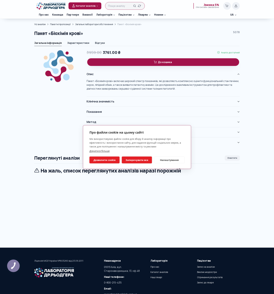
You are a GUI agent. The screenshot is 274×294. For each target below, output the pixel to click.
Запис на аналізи (206, 266)
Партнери (73, 14)
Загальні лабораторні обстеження (94, 24)
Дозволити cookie (105, 160)
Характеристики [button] (78, 43)
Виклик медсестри (207, 272)
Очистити (232, 158)
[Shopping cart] (227, 6)
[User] (236, 6)
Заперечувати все (137, 160)
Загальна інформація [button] (48, 43)
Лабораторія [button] (104, 14)
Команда (57, 14)
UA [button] (232, 14)
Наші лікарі (156, 277)
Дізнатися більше (99, 150)
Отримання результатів (209, 277)
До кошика (165, 62)
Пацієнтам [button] (125, 14)
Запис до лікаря (205, 282)
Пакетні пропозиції (60, 24)
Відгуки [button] (100, 43)
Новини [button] (158, 14)
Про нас (44, 14)
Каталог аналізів (159, 272)
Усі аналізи (40, 24)
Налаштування (169, 160)
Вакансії (87, 14)
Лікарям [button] (143, 14)
